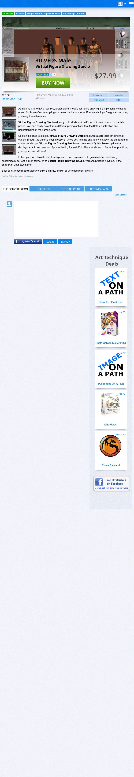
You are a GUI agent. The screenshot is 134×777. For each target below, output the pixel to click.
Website (119, 95)
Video (119, 99)
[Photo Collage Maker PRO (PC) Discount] (110, 322)
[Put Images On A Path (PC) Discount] (110, 363)
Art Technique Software (74, 13)
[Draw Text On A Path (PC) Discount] (110, 281)
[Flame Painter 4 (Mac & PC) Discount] (110, 444)
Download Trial (12, 99)
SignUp (65, 241)
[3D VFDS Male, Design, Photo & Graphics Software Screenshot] (9, 149)
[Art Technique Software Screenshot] (9, 124)
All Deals (20, 13)
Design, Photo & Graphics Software (43, 13)
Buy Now (53, 83)
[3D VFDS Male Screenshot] (9, 112)
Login (50, 241)
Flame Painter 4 (111, 465)
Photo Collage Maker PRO (111, 343)
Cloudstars (8, 13)
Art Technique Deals (111, 260)
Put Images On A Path (111, 383)
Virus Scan (99, 99)
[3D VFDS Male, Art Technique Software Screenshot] (9, 136)
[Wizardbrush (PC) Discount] (110, 404)
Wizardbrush (111, 424)
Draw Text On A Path (111, 302)
